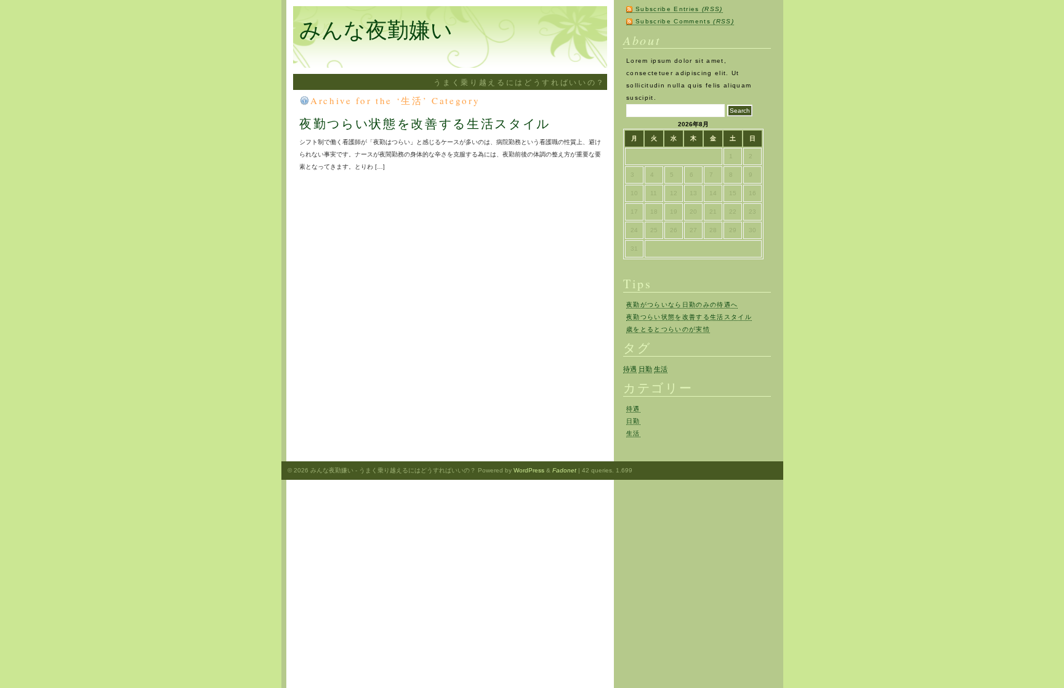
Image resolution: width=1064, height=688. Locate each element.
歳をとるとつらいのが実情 (668, 329)
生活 (660, 369)
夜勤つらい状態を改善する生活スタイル (424, 123)
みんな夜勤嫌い (376, 29)
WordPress (529, 470)
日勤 (645, 369)
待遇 (630, 369)
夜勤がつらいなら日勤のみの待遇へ (682, 304)
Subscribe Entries (679, 9)
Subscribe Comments (684, 21)
